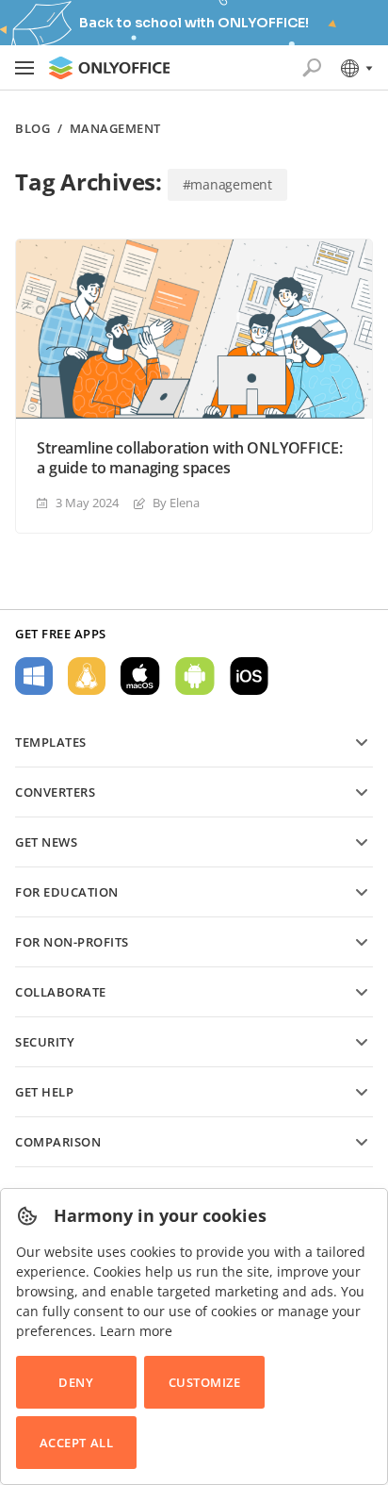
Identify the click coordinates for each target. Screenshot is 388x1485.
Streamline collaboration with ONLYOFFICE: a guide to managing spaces (189, 458)
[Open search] (311, 68)
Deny (75, 1382)
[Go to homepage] (109, 68)
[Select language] (355, 68)
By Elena (176, 502)
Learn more (136, 1331)
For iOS (249, 676)
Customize (205, 1382)
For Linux (86, 676)
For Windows (34, 676)
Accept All (76, 1442)
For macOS (140, 676)
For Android (195, 676)
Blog (32, 129)
